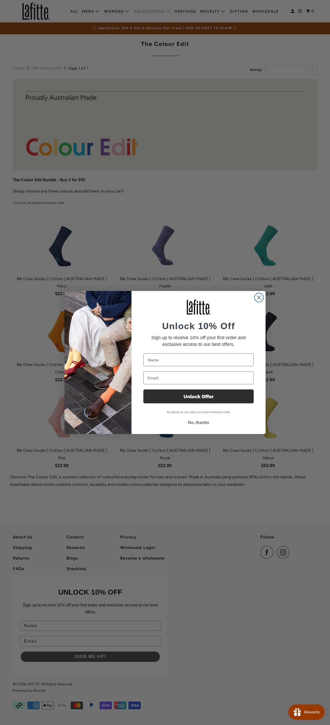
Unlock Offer (199, 396)
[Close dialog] (258, 297)
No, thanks (198, 422)
